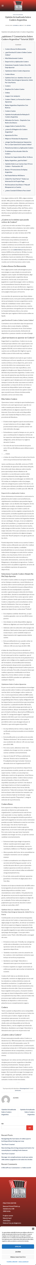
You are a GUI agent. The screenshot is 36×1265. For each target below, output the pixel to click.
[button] (33, 1229)
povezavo (18, 1090)
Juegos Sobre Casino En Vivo (15, 126)
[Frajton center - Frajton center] (18, 6)
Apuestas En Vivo (11, 135)
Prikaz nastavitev (18, 1257)
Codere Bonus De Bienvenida (15, 49)
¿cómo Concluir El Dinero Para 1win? (18, 190)
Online (7, 93)
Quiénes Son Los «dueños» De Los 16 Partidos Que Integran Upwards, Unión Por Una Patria (19, 80)
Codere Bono (10, 74)
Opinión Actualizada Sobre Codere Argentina (8, 1112)
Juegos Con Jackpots (12, 96)
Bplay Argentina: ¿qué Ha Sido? (16, 160)
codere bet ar (18, 249)
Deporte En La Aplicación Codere (17, 61)
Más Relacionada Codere (14, 58)
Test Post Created (7, 1144)
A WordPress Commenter (10, 1167)
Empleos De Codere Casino (14, 89)
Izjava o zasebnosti (23, 1261)
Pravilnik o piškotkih (12, 1261)
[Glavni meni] (2, 5)
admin (29, 25)
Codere (7, 86)
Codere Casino (10, 111)
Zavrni (18, 1252)
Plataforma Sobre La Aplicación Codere (19, 148)
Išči (2, 1123)
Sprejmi (18, 1246)
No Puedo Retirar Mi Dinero (15, 175)
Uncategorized (18, 14)
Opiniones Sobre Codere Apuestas (17, 71)
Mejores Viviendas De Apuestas (16, 138)
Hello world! (26, 1167)
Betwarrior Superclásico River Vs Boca (19, 157)
